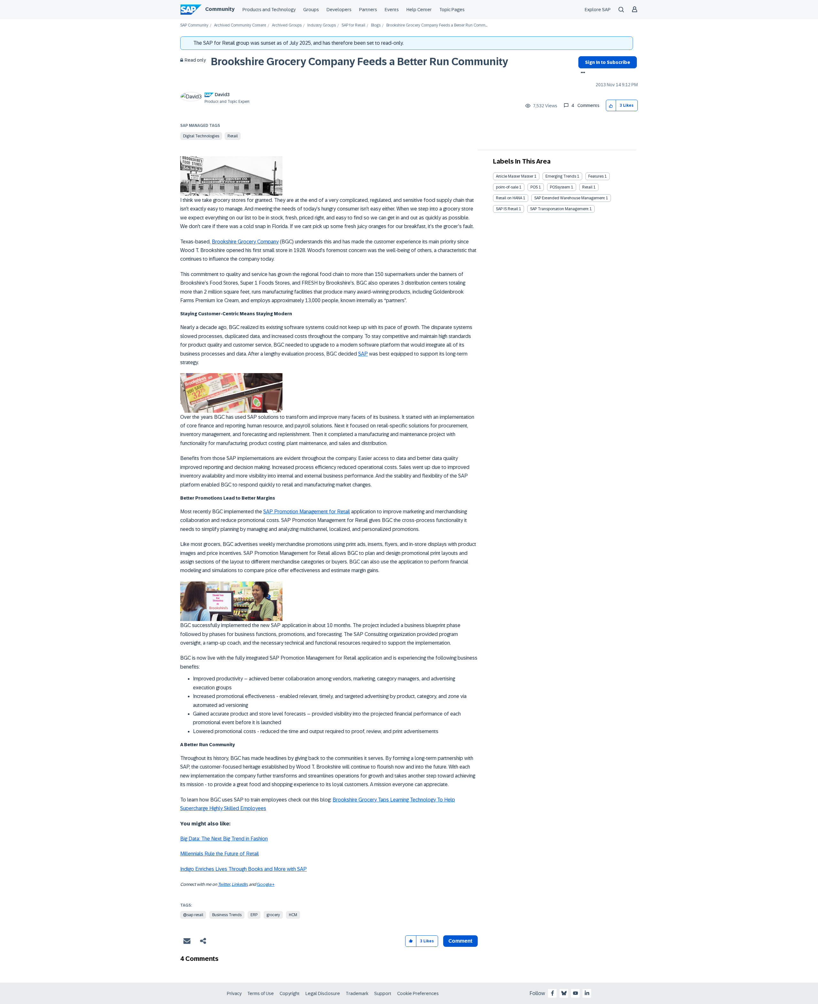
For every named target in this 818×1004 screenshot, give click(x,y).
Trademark (357, 993)
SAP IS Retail (507, 209)
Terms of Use (260, 993)
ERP (254, 915)
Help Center (419, 9)
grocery (273, 915)
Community (220, 9)
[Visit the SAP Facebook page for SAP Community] (552, 993)
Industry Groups (321, 25)
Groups (311, 9)
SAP (363, 353)
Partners (368, 9)
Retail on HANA (509, 198)
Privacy (234, 993)
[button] (611, 105)
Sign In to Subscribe (607, 62)
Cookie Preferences (418, 993)
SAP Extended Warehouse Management (569, 198)
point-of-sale (507, 187)
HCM (293, 915)
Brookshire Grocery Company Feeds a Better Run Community (359, 61)
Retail (233, 136)
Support (382, 993)
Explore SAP (598, 9)
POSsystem (560, 187)
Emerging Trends (560, 176)
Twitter (224, 884)
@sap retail (193, 915)
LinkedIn (239, 884)
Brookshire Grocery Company (245, 241)
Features (596, 176)
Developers (339, 9)
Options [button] (581, 73)
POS (534, 187)
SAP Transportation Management (559, 209)
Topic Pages (452, 9)
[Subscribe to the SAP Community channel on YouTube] (575, 993)
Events (392, 9)
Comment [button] (460, 941)
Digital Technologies (201, 136)
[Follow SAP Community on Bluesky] (564, 993)
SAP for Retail (353, 25)
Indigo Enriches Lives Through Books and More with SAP (243, 869)
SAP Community (194, 25)
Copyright (290, 993)
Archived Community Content (240, 25)
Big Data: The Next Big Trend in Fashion (224, 838)
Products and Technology (269, 9)
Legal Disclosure (322, 993)
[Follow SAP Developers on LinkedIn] (587, 993)
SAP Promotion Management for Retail (306, 511)
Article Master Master (514, 176)
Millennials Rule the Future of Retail (219, 853)
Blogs (376, 25)
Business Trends (227, 915)
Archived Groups (287, 25)
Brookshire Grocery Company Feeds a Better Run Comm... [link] (436, 25)
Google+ (265, 884)
